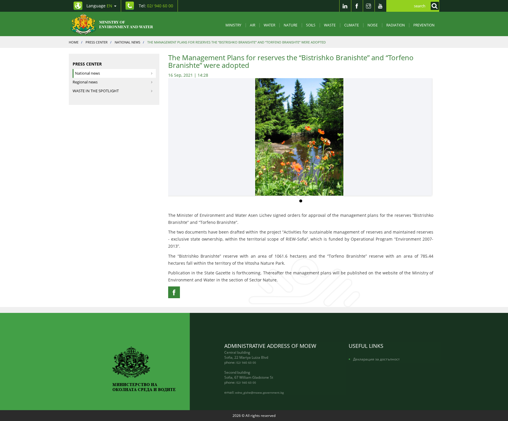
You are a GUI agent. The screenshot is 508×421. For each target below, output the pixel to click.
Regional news (85, 82)
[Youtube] (380, 6)
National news (87, 73)
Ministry (233, 25)
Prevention (424, 25)
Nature (291, 25)
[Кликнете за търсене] (433, 5)
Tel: (156, 6)
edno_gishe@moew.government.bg (259, 392)
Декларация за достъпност (376, 359)
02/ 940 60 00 (246, 362)
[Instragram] (369, 6)
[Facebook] (357, 6)
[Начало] (116, 24)
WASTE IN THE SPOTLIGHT (96, 90)
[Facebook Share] (174, 292)
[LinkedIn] (345, 6)
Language (99, 6)
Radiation (395, 25)
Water (269, 25)
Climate (351, 25)
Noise (372, 25)
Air (252, 25)
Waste (330, 25)
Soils (310, 25)
